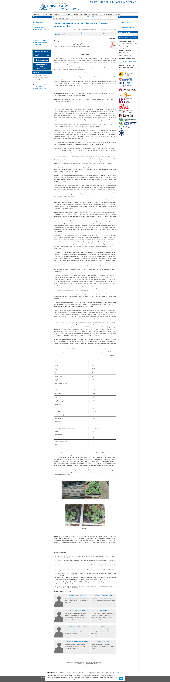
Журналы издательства (50, 14)
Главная (36, 14)
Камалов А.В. (59, 33)
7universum (40, 84)
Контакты (119, 14)
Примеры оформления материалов (41, 43)
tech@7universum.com (40, 88)
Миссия (37, 20)
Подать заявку (42, 60)
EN (135, 5)
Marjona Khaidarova (103, 641)
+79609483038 (38, 86)
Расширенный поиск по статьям (127, 28)
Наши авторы (124, 24)
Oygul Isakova (103, 626)
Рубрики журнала (39, 24)
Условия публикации (40, 40)
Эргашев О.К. (67, 33)
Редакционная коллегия (72, 14)
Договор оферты (39, 47)
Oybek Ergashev (103, 610)
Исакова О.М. (75, 33)
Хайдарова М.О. (83, 33)
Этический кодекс (106, 14)
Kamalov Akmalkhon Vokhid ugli (103, 595)
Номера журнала (90, 14)
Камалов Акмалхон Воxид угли (77, 595)
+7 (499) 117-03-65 (39, 82)
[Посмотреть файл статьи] (112, 45)
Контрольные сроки (40, 27)
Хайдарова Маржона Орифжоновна (77, 641)
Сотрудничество (39, 22)
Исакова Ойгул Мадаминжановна (77, 626)
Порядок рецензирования (42, 29)
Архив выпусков (125, 20)
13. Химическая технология (71, 35)
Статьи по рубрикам (126, 22)
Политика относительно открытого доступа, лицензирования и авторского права (41, 34)
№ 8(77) (58, 35)
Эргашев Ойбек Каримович (77, 610)
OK (121, 678)
